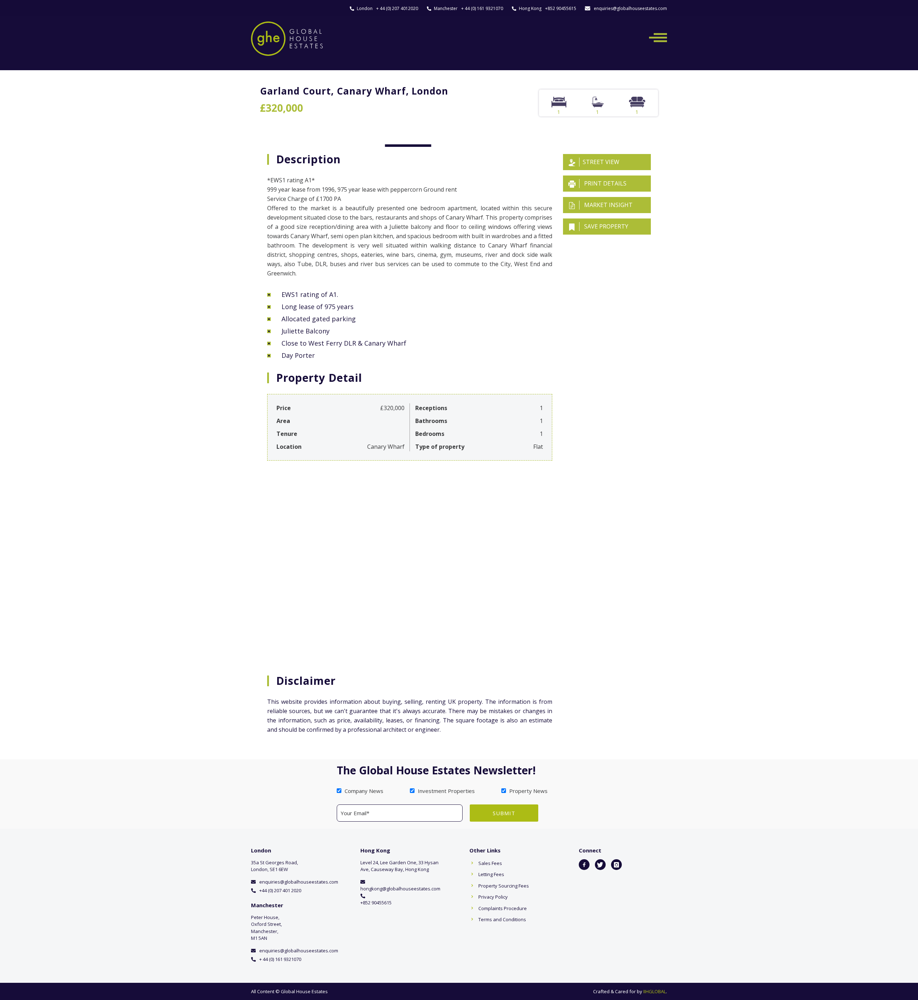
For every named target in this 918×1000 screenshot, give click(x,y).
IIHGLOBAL (654, 991)
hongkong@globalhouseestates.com (400, 888)
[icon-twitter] (600, 864)
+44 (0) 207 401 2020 (280, 890)
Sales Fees (490, 863)
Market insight (608, 205)
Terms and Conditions (502, 919)
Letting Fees (491, 874)
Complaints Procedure (502, 908)
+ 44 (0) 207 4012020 (397, 8)
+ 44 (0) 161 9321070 (482, 8)
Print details (604, 183)
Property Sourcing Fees (503, 886)
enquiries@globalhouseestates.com (630, 8)
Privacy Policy (493, 897)
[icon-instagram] (616, 864)
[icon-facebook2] (584, 864)
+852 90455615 (560, 8)
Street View (601, 162)
